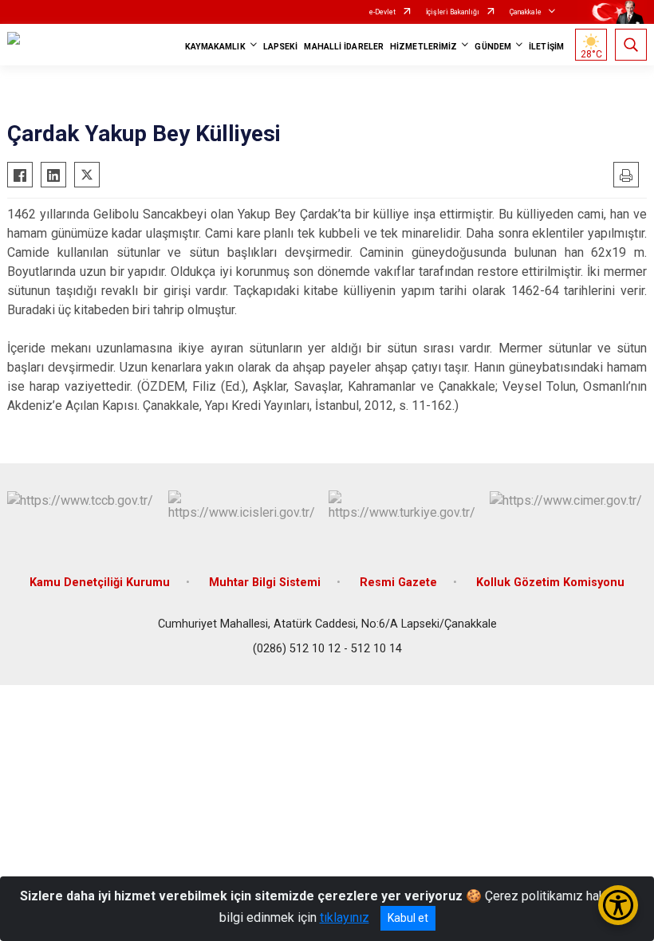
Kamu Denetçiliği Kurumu (100, 582)
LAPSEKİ (280, 46)
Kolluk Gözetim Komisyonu (550, 582)
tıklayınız (344, 917)
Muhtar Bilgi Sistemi (265, 582)
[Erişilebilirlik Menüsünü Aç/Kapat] (618, 905)
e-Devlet (382, 12)
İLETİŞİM (546, 46)
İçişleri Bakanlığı (452, 12)
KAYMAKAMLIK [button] (215, 46)
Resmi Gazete (398, 582)
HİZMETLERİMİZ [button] (423, 46)
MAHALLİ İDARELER (344, 46)
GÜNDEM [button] (493, 46)
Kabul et (408, 917)
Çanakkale (526, 12)
